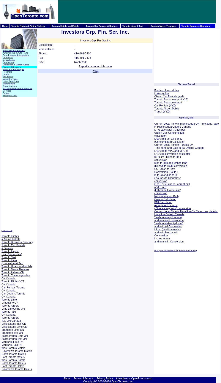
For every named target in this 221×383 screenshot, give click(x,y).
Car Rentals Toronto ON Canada (13, 289)
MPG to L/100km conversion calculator (172, 152)
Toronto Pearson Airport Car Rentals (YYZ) (168, 104)
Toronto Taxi (9, 257)
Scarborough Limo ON (15, 335)
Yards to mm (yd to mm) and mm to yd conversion (169, 219)
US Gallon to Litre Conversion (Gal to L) (166, 171)
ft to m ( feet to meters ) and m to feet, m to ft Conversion (167, 232)
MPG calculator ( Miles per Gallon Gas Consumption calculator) (169, 132)
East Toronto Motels (13, 357)
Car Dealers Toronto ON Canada (13, 295)
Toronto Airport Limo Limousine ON (13, 307)
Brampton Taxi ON (12, 332)
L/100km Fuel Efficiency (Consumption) (168, 140)
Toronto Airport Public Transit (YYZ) (166, 110)
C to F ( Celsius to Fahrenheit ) (172, 184)
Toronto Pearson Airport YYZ (171, 99)
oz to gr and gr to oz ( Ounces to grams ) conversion (172, 207)
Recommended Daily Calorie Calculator (166, 198)
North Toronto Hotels (14, 363)
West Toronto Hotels (13, 360)
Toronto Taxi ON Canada (9, 313)
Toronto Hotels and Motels (17, 266)
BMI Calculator (163, 202)
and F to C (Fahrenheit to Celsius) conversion (167, 190)
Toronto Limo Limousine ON (10, 301)
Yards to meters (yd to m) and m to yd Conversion (168, 225)
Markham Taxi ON (12, 345)
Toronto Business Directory (17, 242)
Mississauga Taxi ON (14, 323)
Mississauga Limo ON (14, 326)
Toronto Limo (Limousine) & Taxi (12, 262)
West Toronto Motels (13, 348)
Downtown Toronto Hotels (17, 369)
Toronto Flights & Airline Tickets (11, 238)
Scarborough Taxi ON (14, 338)
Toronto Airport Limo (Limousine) (12, 253)
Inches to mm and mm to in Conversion (169, 240)
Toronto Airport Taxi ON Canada (11, 319)
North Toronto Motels (14, 354)
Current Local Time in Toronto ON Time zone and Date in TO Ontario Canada (179, 146)
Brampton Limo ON (13, 329)
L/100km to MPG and (166, 150)
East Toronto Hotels (13, 366)
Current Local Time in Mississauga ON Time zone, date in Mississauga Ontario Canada (186, 125)
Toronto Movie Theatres (15, 269)
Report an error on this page (95, 66)
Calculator (178, 141)
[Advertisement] (137, 11)
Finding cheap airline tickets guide (166, 92)
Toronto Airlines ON (13, 272)
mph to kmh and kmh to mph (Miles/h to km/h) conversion (170, 164)
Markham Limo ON (13, 341)
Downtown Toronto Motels (17, 351)
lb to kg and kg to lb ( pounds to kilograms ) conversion (167, 178)
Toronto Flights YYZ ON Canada (13, 283)
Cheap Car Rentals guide (169, 96)
